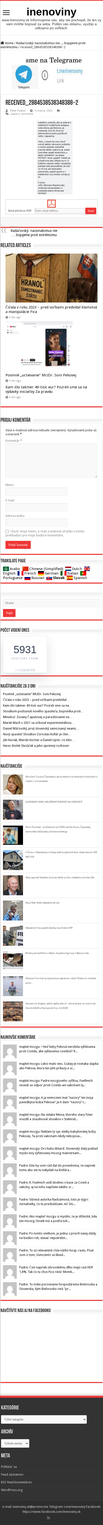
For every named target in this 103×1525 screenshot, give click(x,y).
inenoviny (51, 12)
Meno (10, 485)
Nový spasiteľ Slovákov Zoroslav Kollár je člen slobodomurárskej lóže (60, 877)
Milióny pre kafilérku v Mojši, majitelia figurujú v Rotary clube (57, 953)
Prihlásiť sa (9, 1467)
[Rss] (48, 1518)
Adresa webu (15, 516)
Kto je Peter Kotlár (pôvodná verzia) (42, 903)
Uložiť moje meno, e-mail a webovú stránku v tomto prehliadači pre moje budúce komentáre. (45, 533)
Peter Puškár (18, 110)
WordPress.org (12, 1490)
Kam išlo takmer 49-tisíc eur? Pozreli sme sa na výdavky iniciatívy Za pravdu (46, 389)
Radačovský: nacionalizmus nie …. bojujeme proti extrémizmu (33, 231)
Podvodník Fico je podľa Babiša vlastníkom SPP (49, 928)
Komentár (14, 441)
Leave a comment (21, 114)
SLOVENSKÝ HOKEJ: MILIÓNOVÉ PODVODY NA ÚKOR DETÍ (54, 802)
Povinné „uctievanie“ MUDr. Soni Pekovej (41, 375)
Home (9, 43)
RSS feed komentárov (16, 1482)
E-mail (10, 500)
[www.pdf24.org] (51, 204)
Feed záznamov (12, 1474)
